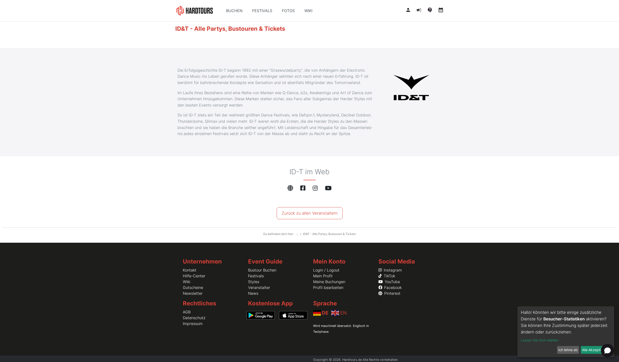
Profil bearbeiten (328, 287)
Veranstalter (259, 287)
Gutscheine (193, 287)
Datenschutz (194, 317)
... (297, 234)
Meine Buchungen (329, 281)
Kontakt (189, 270)
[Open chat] (607, 350)
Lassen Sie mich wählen (539, 340)
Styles (253, 281)
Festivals (256, 275)
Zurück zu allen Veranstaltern (310, 213)
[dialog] (565, 331)
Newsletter (193, 293)
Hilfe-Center (194, 275)
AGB (187, 311)
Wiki (186, 281)
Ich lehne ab (568, 350)
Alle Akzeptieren (595, 350)
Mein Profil (322, 275)
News (253, 293)
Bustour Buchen (262, 270)
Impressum (193, 323)
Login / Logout (326, 270)
